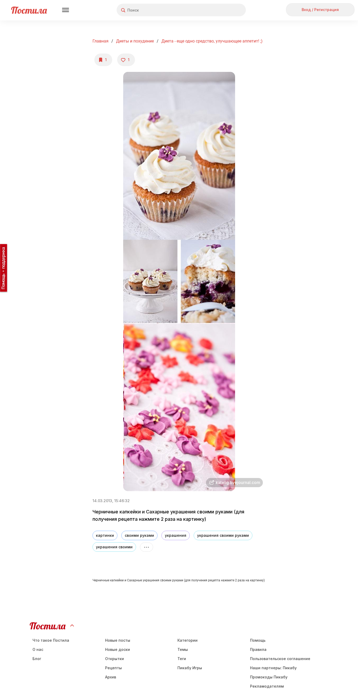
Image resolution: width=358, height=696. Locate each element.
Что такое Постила (50, 640)
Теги (181, 658)
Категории (187, 640)
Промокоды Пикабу (269, 677)
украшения (175, 535)
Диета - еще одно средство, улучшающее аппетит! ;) (212, 41)
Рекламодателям (267, 686)
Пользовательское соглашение (280, 658)
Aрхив (110, 677)
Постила (29, 10)
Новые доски (117, 649)
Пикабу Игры (189, 668)
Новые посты (117, 640)
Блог (36, 658)
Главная (101, 41)
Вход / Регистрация (320, 9)
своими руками (139, 535)
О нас (37, 649)
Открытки (114, 658)
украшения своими (114, 547)
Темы (182, 649)
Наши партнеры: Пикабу (273, 668)
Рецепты (113, 668)
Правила (258, 649)
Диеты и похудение (135, 41)
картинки (105, 535)
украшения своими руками (223, 535)
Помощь (257, 640)
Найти (222, 10)
